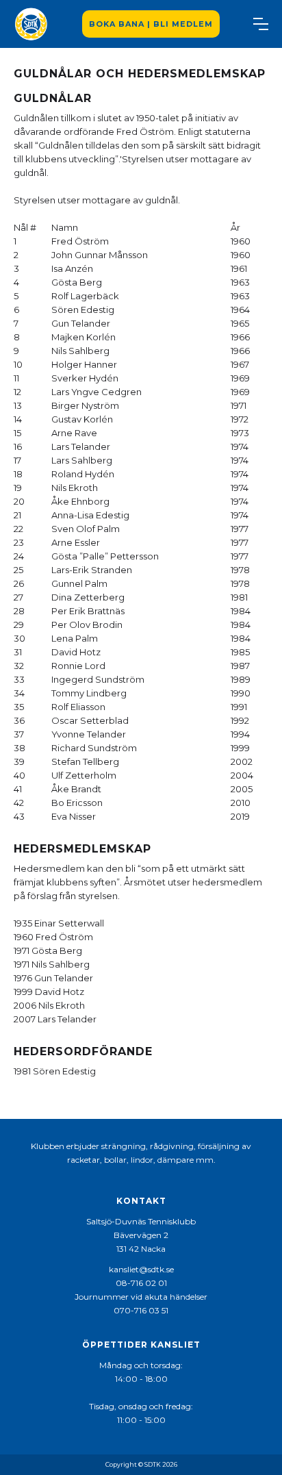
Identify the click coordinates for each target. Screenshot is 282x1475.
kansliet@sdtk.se (141, 1269)
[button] (260, 24)
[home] (31, 24)
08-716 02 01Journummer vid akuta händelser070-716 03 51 (141, 1296)
